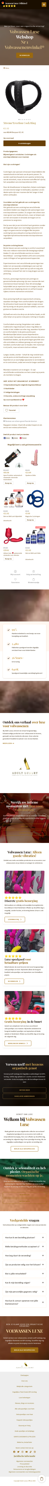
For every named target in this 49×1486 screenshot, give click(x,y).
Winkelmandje (33, 582)
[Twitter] (18, 1452)
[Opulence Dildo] (35, 457)
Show (3, 3)
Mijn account (15, 574)
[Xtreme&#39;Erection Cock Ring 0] (24, 97)
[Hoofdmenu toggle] (44, 4)
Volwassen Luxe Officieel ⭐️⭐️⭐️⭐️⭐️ (15, 4)
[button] (11, 410)
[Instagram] (22, 1452)
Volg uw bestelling (33, 574)
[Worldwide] (35, 1452)
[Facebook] (14, 1452)
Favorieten (15, 582)
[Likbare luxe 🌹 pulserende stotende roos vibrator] (13, 535)
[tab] (24, 1237)
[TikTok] (31, 1452)
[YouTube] (27, 1452)
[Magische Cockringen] (35, 498)
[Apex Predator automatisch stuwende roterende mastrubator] (13, 457)
